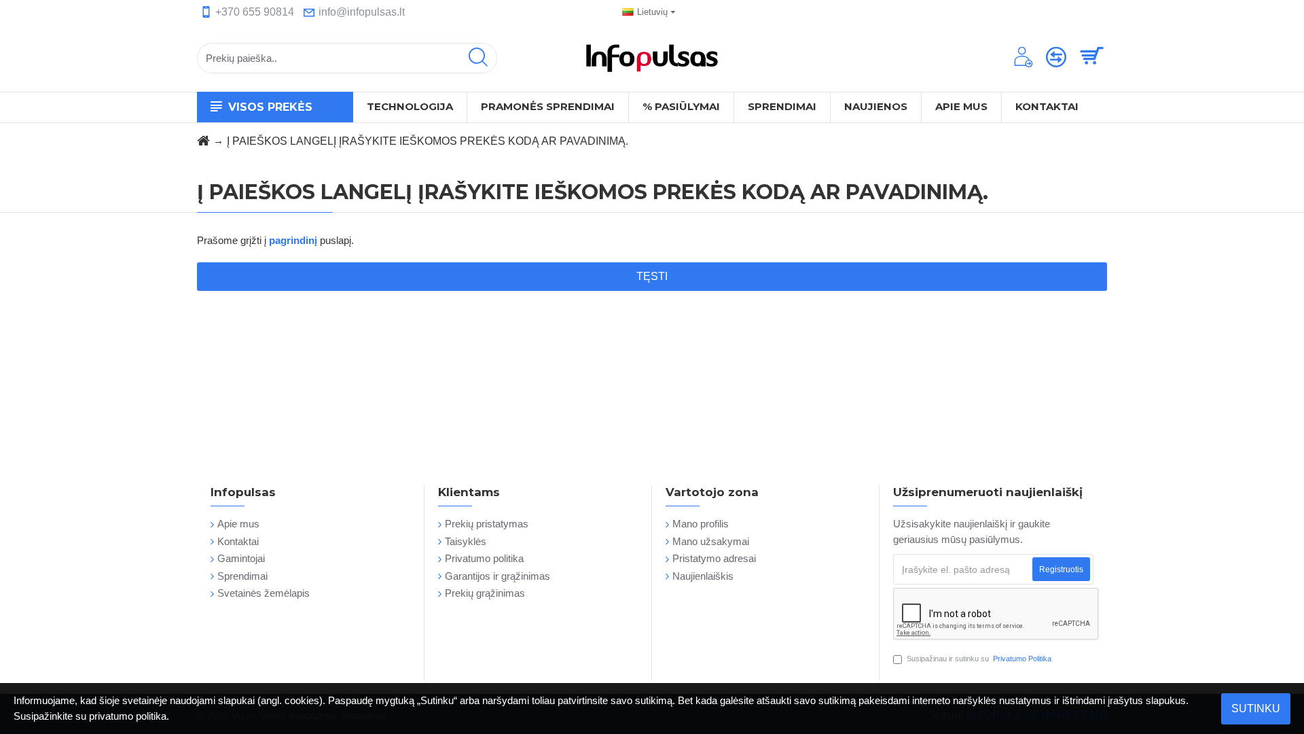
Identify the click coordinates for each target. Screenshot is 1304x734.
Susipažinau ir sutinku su (979, 658)
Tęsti (652, 276)
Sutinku (1255, 708)
